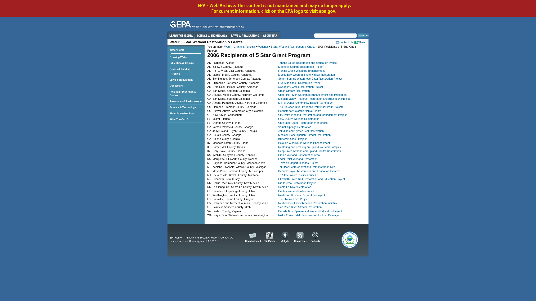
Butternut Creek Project (292, 138)
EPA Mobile (269, 237)
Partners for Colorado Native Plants (299, 110)
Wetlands (263, 46)
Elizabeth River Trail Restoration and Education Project (311, 179)
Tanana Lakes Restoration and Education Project (308, 62)
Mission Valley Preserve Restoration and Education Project (314, 98)
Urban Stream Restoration (294, 90)
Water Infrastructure (182, 113)
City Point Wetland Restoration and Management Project (312, 114)
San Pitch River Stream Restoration (300, 207)
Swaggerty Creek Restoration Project (300, 86)
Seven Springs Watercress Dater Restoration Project (310, 78)
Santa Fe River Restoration (294, 187)
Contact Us (346, 42)
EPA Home (176, 237)
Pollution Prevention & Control (183, 93)
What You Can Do (180, 119)
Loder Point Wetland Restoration (297, 159)
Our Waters (176, 85)
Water (227, 46)
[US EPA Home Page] (206, 25)
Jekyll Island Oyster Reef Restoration (301, 131)
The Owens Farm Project (293, 199)
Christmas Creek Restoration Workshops (303, 122)
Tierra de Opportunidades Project (298, 163)
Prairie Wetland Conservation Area (299, 155)
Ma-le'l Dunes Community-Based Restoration (305, 102)
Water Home (177, 49)
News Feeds (300, 237)
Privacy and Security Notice (201, 237)
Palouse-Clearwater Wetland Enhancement (304, 142)
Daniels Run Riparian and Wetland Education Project (310, 211)
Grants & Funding (244, 46)
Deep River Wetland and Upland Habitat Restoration (309, 151)
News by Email (252, 237)
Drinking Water (178, 57)
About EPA (270, 36)
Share (361, 42)
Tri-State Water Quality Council (297, 175)
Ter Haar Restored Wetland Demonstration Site (306, 166)
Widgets (285, 237)
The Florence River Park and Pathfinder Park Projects (311, 106)
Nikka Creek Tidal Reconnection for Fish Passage (308, 215)
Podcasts (315, 237)
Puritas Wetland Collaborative (296, 191)
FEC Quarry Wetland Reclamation (298, 118)
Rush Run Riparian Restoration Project (301, 195)
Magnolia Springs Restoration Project (300, 66)
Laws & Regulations (245, 36)
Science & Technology (212, 36)
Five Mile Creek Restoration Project (299, 82)
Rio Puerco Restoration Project (297, 183)
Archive (176, 73)
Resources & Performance (186, 101)
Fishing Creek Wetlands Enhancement (301, 70)
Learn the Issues (181, 36)
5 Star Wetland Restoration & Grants (293, 46)
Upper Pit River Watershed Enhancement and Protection (312, 94)
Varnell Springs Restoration (294, 127)
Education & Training (182, 63)
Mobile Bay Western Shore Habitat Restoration (306, 74)
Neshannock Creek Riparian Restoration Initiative (308, 203)
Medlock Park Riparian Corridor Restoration (304, 134)
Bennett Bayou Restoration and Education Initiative (309, 171)
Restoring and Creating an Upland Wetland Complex (309, 147)
